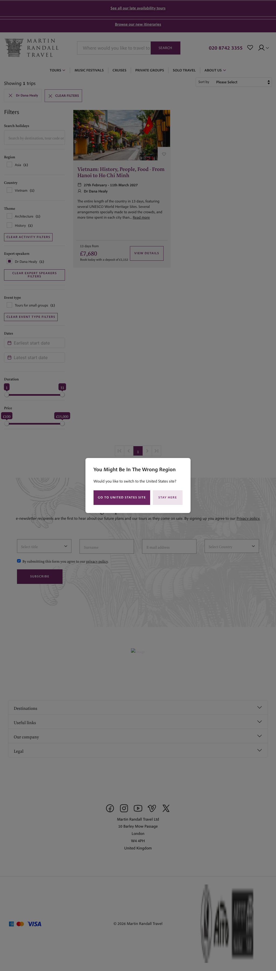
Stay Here (167, 497)
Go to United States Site (122, 497)
